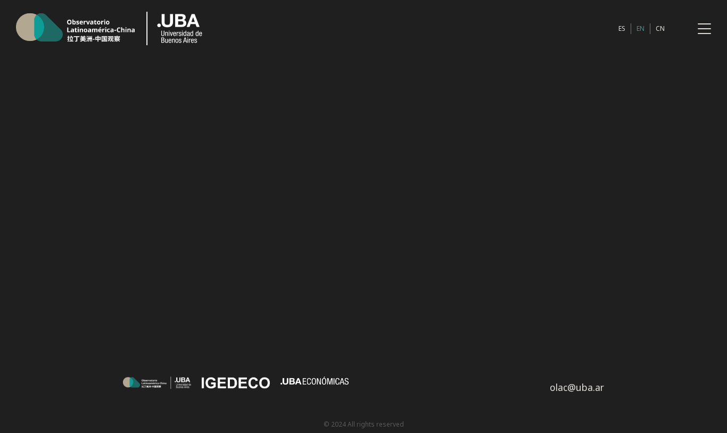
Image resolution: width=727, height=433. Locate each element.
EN (641, 28)
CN (660, 28)
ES (621, 28)
